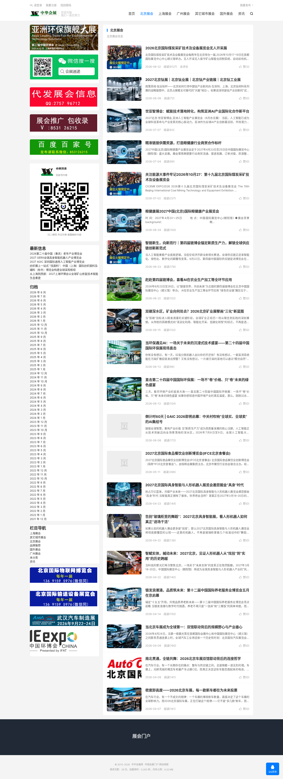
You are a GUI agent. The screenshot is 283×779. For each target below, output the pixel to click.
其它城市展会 (205, 14)
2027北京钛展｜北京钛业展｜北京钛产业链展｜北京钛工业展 (193, 80)
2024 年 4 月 (38, 405)
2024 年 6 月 (38, 397)
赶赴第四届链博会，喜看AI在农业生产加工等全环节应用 (188, 280)
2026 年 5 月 (38, 304)
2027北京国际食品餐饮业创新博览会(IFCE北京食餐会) (187, 453)
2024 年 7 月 (38, 393)
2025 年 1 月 (37, 369)
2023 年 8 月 (38, 438)
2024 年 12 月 (38, 373)
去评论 (184, 66)
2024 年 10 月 (38, 381)
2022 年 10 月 (38, 478)
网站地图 (163, 764)
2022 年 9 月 (38, 482)
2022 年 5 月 (38, 498)
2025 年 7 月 (38, 345)
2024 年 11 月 (38, 377)
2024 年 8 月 (38, 389)
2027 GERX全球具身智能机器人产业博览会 (56, 257)
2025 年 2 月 (38, 365)
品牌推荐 (35, 545)
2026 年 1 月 (37, 320)
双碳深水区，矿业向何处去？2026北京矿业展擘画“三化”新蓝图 (194, 311)
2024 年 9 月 (38, 385)
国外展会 (226, 14)
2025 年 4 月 (38, 357)
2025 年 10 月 (38, 332)
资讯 (241, 14)
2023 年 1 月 (37, 466)
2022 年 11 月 (38, 474)
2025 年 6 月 (38, 349)
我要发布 (245, 5)
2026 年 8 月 (38, 292)
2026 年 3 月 (38, 312)
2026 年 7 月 (38, 296)
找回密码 (65, 5)
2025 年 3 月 (38, 361)
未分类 (34, 557)
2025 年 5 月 (38, 353)
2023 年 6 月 (38, 446)
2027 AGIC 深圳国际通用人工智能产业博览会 (57, 261)
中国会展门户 (152, 764)
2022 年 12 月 (38, 470)
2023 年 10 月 (38, 430)
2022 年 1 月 (37, 515)
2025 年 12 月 (38, 324)
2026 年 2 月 (38, 316)
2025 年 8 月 (38, 340)
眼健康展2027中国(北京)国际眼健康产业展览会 (182, 211)
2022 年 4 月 (38, 502)
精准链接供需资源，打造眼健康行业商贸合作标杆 (183, 143)
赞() (244, 66)
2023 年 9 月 (38, 434)
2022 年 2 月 (37, 510)
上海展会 (165, 14)
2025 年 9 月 (38, 336)
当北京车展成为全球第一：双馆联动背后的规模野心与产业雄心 (193, 627)
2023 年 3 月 (38, 458)
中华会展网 (43, 14)
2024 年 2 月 (38, 413)
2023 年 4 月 (38, 454)
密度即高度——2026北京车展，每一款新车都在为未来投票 (191, 690)
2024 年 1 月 (37, 417)
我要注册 (51, 5)
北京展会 (146, 14)
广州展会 (183, 14)
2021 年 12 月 (38, 519)
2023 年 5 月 (38, 450)
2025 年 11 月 (38, 328)
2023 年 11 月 (38, 425)
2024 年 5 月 (38, 401)
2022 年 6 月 (38, 494)
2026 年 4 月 (38, 308)
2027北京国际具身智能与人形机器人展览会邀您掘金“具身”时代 (194, 485)
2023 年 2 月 (38, 462)
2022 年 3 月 (38, 506)
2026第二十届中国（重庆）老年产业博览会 (56, 253)
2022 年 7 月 (37, 490)
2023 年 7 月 (38, 442)
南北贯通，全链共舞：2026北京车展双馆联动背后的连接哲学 (193, 659)
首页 (131, 14)
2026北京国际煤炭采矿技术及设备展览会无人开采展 (186, 48)
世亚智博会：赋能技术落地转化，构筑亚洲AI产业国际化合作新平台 (197, 111)
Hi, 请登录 (36, 5)
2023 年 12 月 (38, 421)
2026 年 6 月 (38, 300)
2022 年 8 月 (38, 486)
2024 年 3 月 (38, 409)
